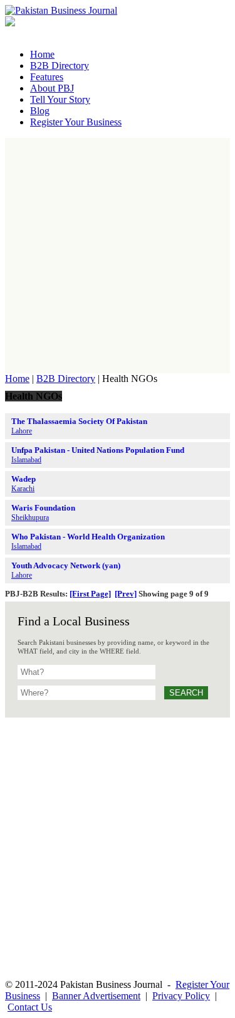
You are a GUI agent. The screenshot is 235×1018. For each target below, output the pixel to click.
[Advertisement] (117, 255)
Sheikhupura (30, 517)
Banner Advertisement (96, 995)
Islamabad (26, 459)
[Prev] (126, 593)
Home (17, 378)
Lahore (21, 431)
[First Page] (90, 593)
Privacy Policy (181, 995)
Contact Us (30, 1007)
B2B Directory (65, 378)
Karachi (22, 488)
